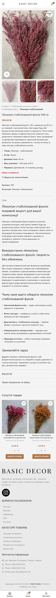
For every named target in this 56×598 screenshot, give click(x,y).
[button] (15, 456)
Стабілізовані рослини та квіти (24, 106)
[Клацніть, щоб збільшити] (7, 74)
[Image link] (26, 471)
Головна (5, 106)
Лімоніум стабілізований (31, 109)
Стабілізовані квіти (10, 109)
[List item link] (28, 506)
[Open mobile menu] (3, 3)
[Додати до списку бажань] (23, 403)
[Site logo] (28, 4)
